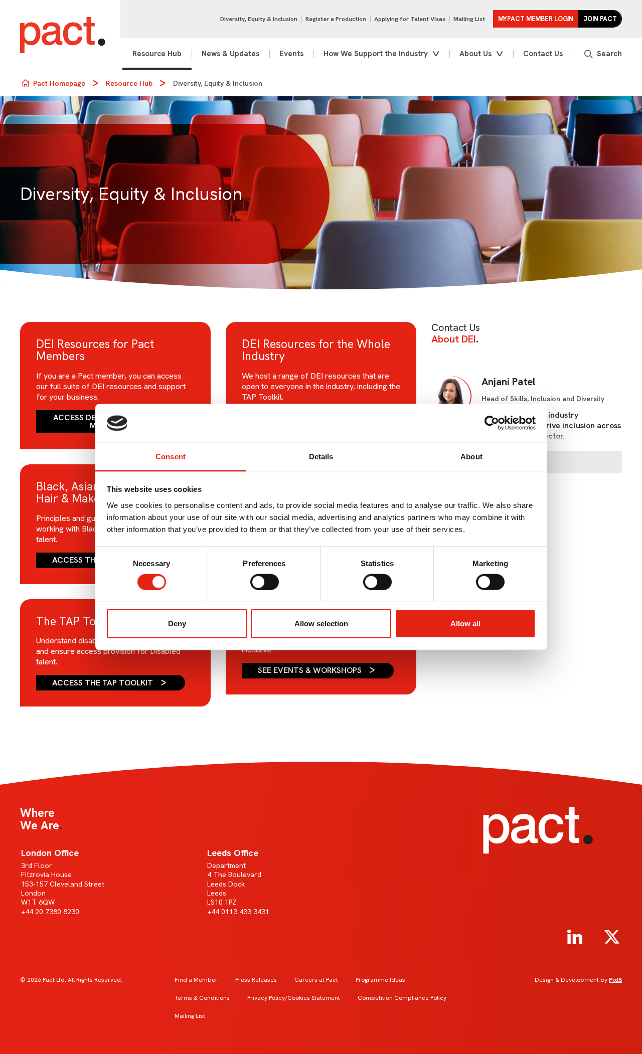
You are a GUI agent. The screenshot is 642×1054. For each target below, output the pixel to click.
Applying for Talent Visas (409, 19)
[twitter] (612, 937)
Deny (177, 623)
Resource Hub (157, 54)
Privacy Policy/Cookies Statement (293, 998)
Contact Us (543, 54)
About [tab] (471, 456)
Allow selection (321, 623)
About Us (475, 54)
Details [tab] (321, 456)
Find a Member (196, 980)
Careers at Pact (316, 980)
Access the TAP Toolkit (102, 682)
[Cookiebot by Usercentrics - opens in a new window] (492, 423)
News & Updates (230, 54)
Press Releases (256, 980)
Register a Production (335, 19)
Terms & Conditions (202, 998)
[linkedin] (575, 937)
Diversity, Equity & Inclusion (258, 19)
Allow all (465, 623)
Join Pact (600, 19)
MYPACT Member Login (536, 19)
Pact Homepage (59, 83)
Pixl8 (615, 980)
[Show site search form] (602, 54)
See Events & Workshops (310, 670)
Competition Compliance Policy (402, 998)
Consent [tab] (170, 456)
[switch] (264, 582)
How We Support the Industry (376, 54)
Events (291, 54)
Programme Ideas (380, 980)
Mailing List (469, 19)
